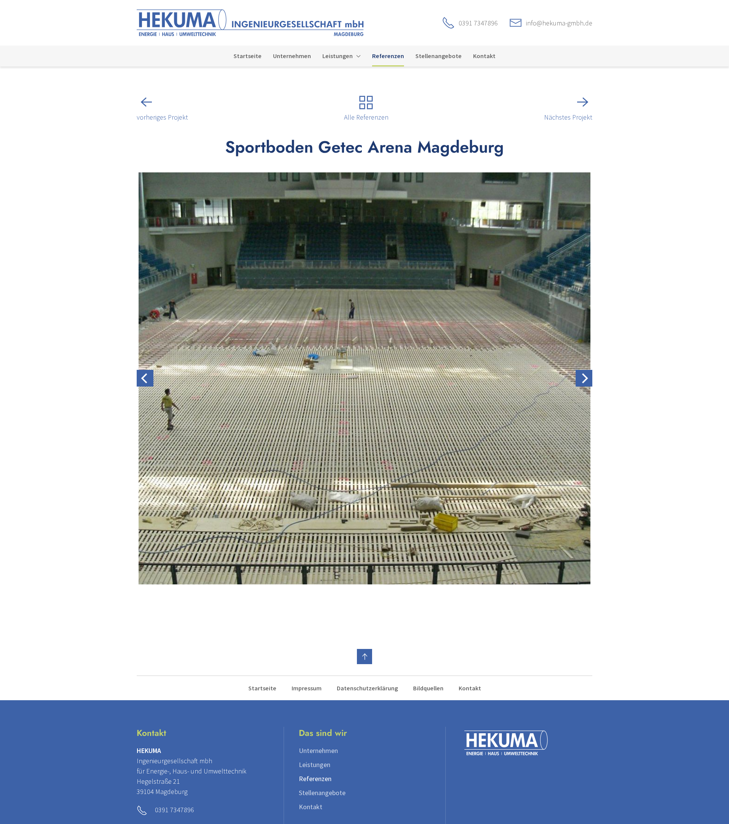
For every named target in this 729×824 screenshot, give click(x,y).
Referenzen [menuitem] (388, 56)
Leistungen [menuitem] (337, 56)
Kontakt (470, 688)
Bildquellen (428, 688)
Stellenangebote (322, 792)
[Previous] (145, 378)
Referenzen (315, 778)
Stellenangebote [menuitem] (438, 56)
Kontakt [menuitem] (484, 56)
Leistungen (314, 764)
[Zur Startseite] (250, 21)
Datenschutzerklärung (367, 688)
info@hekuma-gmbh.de (559, 23)
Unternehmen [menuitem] (292, 56)
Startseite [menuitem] (248, 56)
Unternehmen (318, 750)
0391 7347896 (478, 23)
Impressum (307, 688)
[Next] (584, 378)
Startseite (262, 688)
